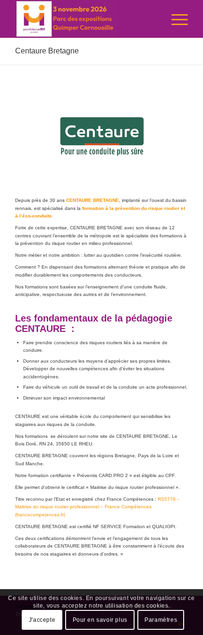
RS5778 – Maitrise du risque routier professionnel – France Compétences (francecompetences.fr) (97, 506)
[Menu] (175, 19)
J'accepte (42, 620)
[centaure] (101, 136)
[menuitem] (175, 19)
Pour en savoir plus (100, 620)
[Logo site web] (84, 19)
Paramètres (160, 620)
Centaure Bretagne (47, 51)
